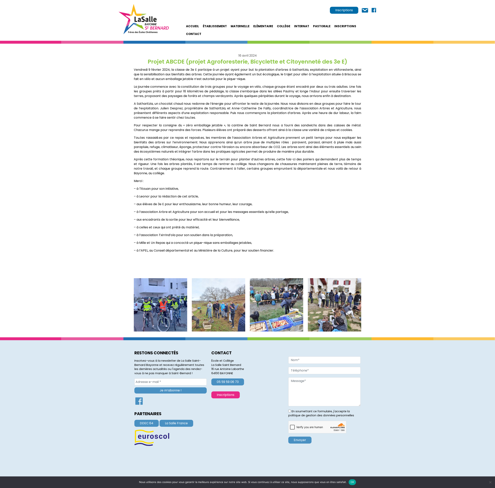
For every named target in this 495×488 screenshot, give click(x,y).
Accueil (192, 26)
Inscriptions (344, 10)
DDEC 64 (146, 423)
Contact (193, 34)
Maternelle (240, 26)
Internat (301, 26)
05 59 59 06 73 (228, 382)
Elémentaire (263, 26)
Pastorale (321, 26)
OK (352, 482)
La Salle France (176, 423)
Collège (283, 26)
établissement (215, 26)
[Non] (490, 482)
